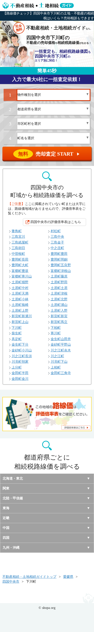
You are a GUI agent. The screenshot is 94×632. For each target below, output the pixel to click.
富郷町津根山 (61, 271)
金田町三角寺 (61, 373)
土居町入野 (59, 310)
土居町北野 (59, 299)
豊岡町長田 (20, 259)
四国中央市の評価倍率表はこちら (55, 222)
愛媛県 (68, 577)
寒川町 (56, 333)
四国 (6, 538)
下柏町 (56, 327)
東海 (6, 508)
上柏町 (56, 367)
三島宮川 (18, 236)
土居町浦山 (59, 305)
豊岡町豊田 (59, 254)
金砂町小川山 (22, 350)
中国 (6, 528)
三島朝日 (18, 248)
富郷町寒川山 (22, 276)
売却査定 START (49, 154)
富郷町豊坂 (20, 271)
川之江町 (57, 356)
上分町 (17, 367)
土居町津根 (59, 293)
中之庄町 (57, 248)
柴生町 (17, 333)
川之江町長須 (22, 356)
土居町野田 (59, 282)
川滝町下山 (59, 361)
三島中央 (57, 236)
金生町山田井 (61, 339)
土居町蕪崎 (20, 305)
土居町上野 (20, 310)
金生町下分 (20, 344)
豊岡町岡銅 (59, 259)
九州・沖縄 (11, 547)
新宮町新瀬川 (22, 316)
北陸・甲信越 (13, 498)
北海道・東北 (13, 478)
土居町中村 (20, 288)
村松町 (56, 231)
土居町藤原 (59, 276)
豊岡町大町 (20, 265)
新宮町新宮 (59, 316)
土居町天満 (20, 293)
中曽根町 (18, 254)
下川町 (17, 327)
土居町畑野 (20, 282)
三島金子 (57, 242)
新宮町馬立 (59, 322)
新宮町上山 (20, 322)
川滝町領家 (20, 361)
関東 (6, 488)
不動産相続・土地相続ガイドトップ (29, 577)
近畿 (6, 518)
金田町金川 (20, 379)
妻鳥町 (17, 231)
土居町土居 (59, 288)
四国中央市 (10, 581)
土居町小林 (20, 299)
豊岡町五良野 (61, 265)
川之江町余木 (61, 350)
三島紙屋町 (20, 242)
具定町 (17, 339)
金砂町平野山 (61, 344)
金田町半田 (20, 373)
